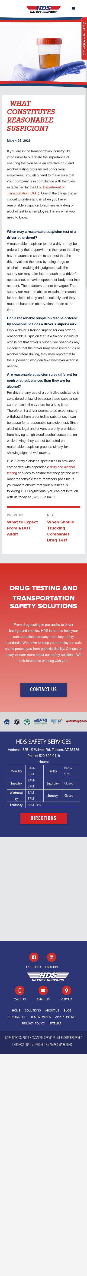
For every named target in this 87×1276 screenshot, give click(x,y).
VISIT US (66, 999)
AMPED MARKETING (61, 1045)
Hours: (44, 762)
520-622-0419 (49, 756)
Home (16, 1010)
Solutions (33, 1010)
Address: (15, 750)
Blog (67, 1010)
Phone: (32, 756)
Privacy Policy (33, 1023)
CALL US (20, 999)
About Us (52, 1010)
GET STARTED (84, 38)
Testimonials (41, 1017)
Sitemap (55, 1023)
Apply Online (65, 1017)
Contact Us (17, 1017)
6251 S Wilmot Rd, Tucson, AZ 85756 (51, 750)
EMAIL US (43, 999)
